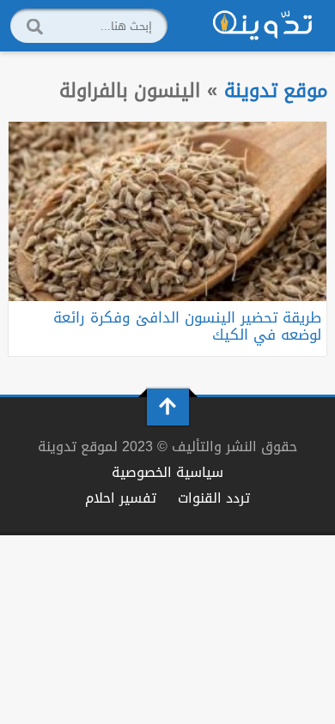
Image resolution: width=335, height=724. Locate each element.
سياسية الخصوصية (167, 472)
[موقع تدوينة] (263, 26)
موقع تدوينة (276, 90)
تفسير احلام (120, 498)
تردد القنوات (214, 498)
